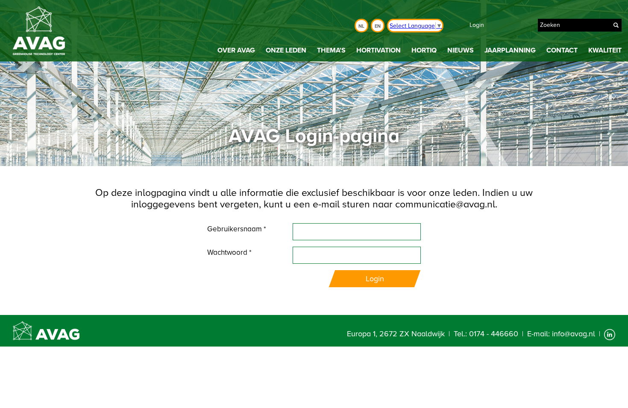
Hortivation (378, 50)
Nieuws (460, 50)
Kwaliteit (605, 50)
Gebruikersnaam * (236, 228)
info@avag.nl (573, 333)
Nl (361, 26)
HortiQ (424, 50)
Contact (562, 50)
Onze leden (286, 50)
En (378, 26)
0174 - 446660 (493, 333)
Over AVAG (236, 50)
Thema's (331, 50)
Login (477, 25)
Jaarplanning (510, 50)
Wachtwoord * (229, 252)
